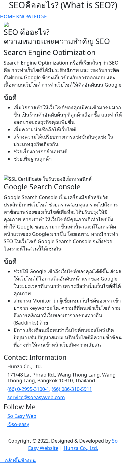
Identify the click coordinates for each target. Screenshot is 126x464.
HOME (8, 16)
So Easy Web (21, 416)
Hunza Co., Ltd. (81, 448)
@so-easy (18, 424)
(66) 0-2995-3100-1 (28, 389)
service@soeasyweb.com (36, 397)
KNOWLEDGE (31, 16)
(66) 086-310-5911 (72, 389)
